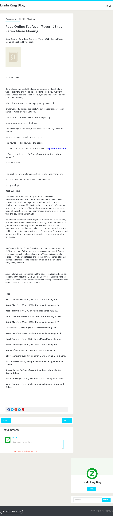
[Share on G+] (15, 409)
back (7, 420)
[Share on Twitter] (12, 409)
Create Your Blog (11, 511)
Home (108, 6)
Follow (91, 489)
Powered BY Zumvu (101, 511)
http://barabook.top (56, 148)
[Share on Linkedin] (19, 409)
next (66, 420)
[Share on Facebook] (8, 409)
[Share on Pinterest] (23, 409)
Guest (14, 438)
